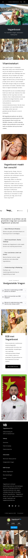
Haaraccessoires (7, 449)
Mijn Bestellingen (7, 475)
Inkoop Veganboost (8, 471)
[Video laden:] (14, 397)
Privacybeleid (20, 513)
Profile (4, 478)
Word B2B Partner (13, 366)
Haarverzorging (7, 446)
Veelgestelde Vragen (8, 462)
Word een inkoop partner (9, 458)
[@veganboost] (8, 519)
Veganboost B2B (12, 513)
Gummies (5, 442)
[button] (3, 2)
